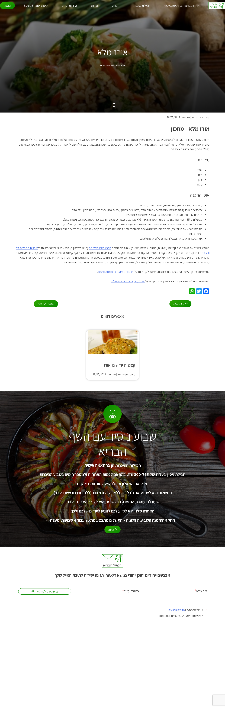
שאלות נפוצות (141, 6)
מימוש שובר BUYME (36, 6)
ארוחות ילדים (69, 6)
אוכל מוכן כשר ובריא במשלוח (128, 281)
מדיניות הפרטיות (176, 610)
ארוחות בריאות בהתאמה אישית (181, 6)
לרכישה (112, 529)
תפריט (115, 6)
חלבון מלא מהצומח (100, 248)
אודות (94, 6)
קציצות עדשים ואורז (119, 365)
